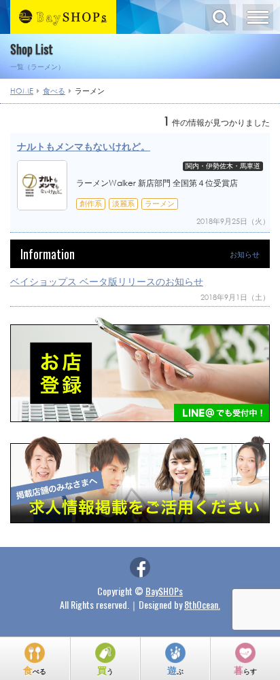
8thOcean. (202, 604)
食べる (34, 669)
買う (105, 669)
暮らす (245, 669)
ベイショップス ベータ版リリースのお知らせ (106, 281)
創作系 (91, 203)
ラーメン (160, 203)
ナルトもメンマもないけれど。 (83, 146)
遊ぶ (175, 669)
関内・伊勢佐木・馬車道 (223, 166)
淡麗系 (123, 203)
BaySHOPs (164, 591)
